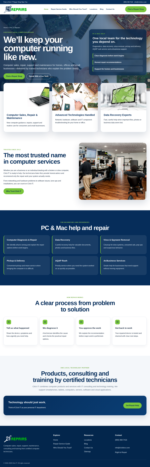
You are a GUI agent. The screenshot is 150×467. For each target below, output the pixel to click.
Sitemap (87, 452)
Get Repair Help (132, 405)
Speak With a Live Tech (38, 76)
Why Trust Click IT (13, 191)
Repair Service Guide (59, 9)
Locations (93, 9)
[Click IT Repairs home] (18, 9)
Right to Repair (121, 452)
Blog (101, 9)
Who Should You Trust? (78, 9)
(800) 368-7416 (128, 2)
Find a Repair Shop (136, 9)
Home (46, 9)
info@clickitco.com (140, 2)
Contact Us (110, 9)
